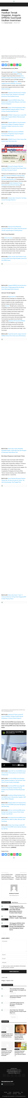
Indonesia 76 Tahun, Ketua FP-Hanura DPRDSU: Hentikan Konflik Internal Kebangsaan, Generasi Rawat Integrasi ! (12, 716)
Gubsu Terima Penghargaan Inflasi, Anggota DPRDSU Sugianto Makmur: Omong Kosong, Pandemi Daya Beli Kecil (13, 109)
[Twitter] (12, 1075)
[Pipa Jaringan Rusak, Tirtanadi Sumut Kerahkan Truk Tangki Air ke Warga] (5, 990)
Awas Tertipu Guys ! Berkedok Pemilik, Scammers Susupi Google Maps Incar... (18, 1011)
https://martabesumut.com (14, 895)
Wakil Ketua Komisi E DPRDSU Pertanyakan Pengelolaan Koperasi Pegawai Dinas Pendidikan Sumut (12, 133)
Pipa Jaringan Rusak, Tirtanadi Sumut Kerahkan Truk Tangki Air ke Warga (18, 990)
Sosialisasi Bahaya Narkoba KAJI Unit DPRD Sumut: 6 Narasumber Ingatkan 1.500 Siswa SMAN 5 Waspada (13, 797)
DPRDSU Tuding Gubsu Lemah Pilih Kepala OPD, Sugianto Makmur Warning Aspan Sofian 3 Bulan (13, 116)
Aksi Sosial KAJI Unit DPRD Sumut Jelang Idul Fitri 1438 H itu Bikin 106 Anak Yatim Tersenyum (13, 819)
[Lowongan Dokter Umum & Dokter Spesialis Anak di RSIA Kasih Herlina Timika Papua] (7, 1028)
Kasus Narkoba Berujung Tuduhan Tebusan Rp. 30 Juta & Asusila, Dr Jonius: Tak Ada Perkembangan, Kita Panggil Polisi (13, 480)
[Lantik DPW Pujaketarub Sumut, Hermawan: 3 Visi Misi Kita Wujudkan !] (5, 1004)
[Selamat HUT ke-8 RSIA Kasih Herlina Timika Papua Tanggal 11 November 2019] (7, 1046)
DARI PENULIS (15, 902)
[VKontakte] (19, 1075)
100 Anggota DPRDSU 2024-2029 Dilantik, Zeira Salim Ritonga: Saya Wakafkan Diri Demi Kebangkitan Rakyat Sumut (17, 926)
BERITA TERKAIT (6, 902)
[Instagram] (8, 1075)
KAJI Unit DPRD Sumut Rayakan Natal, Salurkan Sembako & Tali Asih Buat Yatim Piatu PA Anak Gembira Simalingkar (13, 780)
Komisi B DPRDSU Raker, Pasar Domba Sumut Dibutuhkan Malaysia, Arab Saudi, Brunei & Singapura (13, 101)
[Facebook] (4, 1075)
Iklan (22, 1092)
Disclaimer (9, 1093)
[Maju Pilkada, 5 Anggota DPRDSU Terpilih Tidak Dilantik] (5, 918)
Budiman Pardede (8, 22)
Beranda (3, 8)
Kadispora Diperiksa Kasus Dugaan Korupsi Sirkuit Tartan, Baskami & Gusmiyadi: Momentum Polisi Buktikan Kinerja (13, 94)
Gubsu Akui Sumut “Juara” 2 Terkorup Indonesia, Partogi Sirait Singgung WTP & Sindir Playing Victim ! (13, 596)
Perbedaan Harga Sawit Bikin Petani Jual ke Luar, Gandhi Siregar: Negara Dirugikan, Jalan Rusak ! (21, 877)
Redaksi (5, 1092)
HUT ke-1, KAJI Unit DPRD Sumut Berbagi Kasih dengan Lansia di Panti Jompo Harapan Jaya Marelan (13, 812)
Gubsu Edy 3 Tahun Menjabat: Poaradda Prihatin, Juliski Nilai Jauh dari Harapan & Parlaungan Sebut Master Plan (13, 450)
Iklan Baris (4, 1032)
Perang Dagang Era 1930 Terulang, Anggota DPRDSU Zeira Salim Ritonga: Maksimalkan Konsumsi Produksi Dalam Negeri (16, 910)
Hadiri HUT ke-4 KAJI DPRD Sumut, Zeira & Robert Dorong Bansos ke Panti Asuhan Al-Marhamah (13, 772)
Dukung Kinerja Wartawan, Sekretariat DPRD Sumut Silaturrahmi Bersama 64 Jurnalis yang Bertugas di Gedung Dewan (13, 228)
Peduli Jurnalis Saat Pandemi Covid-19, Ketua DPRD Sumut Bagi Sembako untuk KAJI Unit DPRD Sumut (13, 258)
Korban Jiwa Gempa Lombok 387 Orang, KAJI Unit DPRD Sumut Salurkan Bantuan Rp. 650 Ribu (13, 826)
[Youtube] (23, 1075)
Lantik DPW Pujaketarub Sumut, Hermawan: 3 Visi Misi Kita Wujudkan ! (17, 1004)
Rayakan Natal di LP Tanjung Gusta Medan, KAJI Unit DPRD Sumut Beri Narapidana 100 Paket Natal (13, 804)
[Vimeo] (16, 1075)
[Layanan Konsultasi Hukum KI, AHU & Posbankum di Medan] (5, 997)
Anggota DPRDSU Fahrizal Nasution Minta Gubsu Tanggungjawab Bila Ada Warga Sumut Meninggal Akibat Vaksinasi (13, 287)
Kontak (10, 1092)
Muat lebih (13, 1017)
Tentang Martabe (16, 1092)
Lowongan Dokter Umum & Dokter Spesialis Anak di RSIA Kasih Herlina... (7, 1035)
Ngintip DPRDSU (10, 8)
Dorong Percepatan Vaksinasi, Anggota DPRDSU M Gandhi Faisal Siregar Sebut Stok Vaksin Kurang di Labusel (13, 168)
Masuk (19, 1093)
